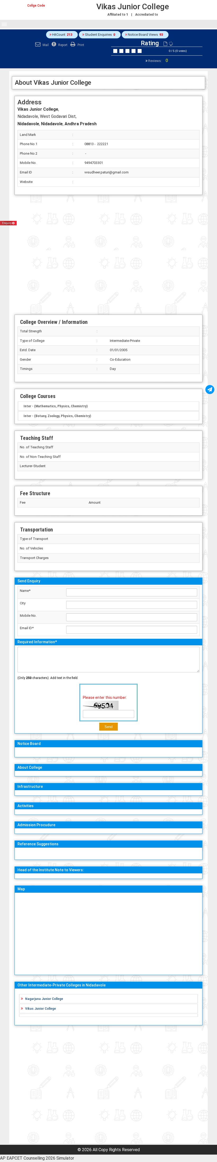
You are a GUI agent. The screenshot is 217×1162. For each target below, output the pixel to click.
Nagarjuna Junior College (44, 998)
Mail (45, 45)
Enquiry (7, 223)
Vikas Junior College (40, 1008)
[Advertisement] (108, 254)
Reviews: (157, 61)
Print (80, 45)
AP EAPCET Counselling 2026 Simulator (37, 1158)
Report (62, 45)
